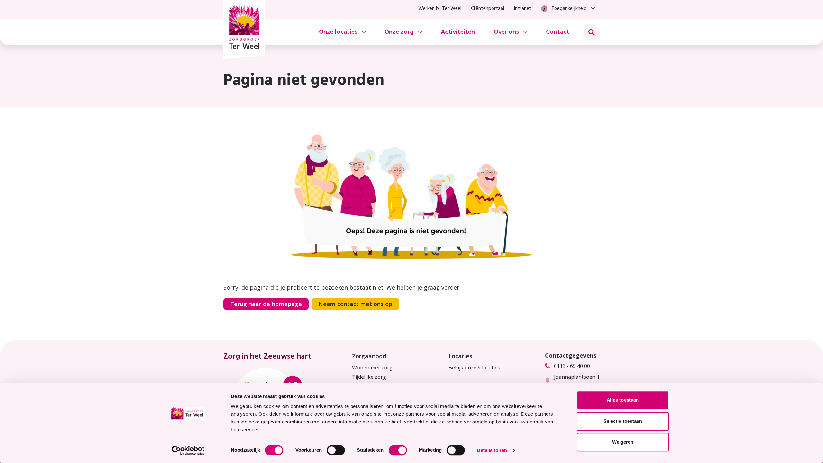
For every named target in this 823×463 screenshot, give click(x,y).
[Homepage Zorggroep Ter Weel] (244, 29)
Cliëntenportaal (487, 9)
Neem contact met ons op (355, 304)
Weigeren (623, 442)
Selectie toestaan (622, 421)
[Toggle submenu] (591, 32)
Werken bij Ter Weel (439, 9)
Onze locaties (338, 32)
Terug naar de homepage (266, 304)
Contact (557, 32)
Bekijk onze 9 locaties (474, 367)
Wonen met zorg (372, 367)
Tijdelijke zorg (369, 376)
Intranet (522, 9)
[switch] (336, 450)
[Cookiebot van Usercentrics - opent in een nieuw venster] (188, 450)
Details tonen (492, 450)
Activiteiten (458, 32)
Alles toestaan (623, 400)
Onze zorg (399, 32)
